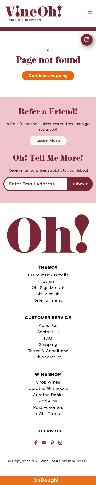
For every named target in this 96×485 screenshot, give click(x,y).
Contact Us (48, 332)
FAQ (48, 338)
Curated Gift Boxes (48, 388)
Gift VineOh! (48, 294)
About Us (48, 325)
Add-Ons (48, 401)
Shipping (48, 344)
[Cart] (87, 40)
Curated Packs (48, 395)
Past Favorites (48, 407)
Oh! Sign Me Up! (48, 287)
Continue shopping (48, 75)
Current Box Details (48, 275)
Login (48, 281)
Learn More (48, 140)
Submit (80, 184)
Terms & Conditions (48, 351)
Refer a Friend (48, 300)
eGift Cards (48, 413)
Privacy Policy (48, 357)
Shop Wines (48, 382)
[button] (48, 480)
